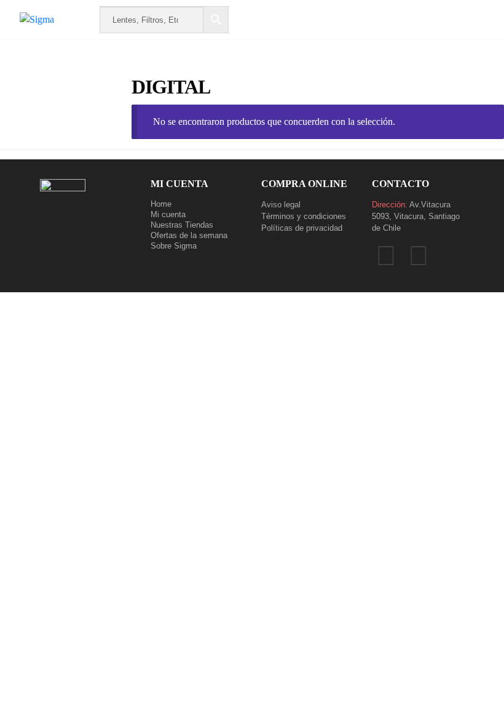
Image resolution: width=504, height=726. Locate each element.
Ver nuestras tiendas (297, 239)
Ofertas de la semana (189, 235)
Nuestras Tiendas (182, 224)
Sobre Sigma (174, 245)
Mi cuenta (168, 214)
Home (161, 204)
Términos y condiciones (303, 216)
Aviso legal (281, 204)
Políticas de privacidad (301, 228)
